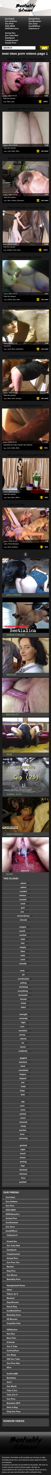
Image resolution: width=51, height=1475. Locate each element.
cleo (13, 398)
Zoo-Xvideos (11, 21)
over (25, 1026)
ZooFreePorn (11, 1351)
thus (24, 1178)
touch (25, 1153)
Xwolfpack (10, 38)
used (25, 903)
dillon (18, 497)
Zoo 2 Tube (10, 1346)
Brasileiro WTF (11, 1403)
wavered (24, 1122)
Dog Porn (9, 1271)
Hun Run (9, 1334)
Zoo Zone (33, 24)
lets (25, 943)
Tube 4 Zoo (10, 1390)
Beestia (8, 1267)
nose (25, 1110)
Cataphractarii (11, 40)
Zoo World (9, 1386)
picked (25, 1114)
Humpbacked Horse (14, 1285)
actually (25, 963)
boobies (15, 547)
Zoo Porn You (11, 1262)
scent (25, 1118)
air (25, 1043)
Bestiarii (8, 1298)
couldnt (25, 891)
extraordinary (25, 916)
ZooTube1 (9, 19)
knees (25, 1157)
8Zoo (7, 1367)
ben (14, 250)
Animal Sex (10, 33)
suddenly (24, 1051)
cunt (25, 1106)
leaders (10, 250)
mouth (24, 931)
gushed (25, 1145)
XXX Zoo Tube (11, 1359)
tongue (24, 927)
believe (24, 895)
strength (24, 1014)
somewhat (25, 1070)
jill (24, 975)
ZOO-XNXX (10, 26)
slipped (24, 1078)
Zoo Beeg (9, 1355)
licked (9, 300)
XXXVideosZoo (12, 28)
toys (8, 497)
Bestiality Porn (11, 1279)
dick (25, 1094)
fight (25, 1022)
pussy (24, 1035)
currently (24, 1018)
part (12, 102)
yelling (25, 983)
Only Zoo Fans (12, 1411)
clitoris (25, 1039)
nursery (18, 398)
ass (25, 912)
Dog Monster (11, 1302)
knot (25, 1134)
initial (25, 1003)
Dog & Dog (10, 1306)
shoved (25, 920)
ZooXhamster (35, 21)
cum (9, 151)
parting (25, 1162)
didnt (25, 1007)
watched (25, 1062)
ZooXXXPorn (34, 26)
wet (25, 1082)
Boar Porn (9, 1338)
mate (13, 448)
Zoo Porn (9, 24)
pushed (24, 1182)
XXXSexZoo (10, 1329)
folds (25, 1086)
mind (25, 1066)
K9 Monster (10, 1319)
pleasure (20, 200)
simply (25, 947)
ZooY (7, 1382)
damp (25, 1126)
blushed (25, 1170)
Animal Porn (34, 19)
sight (24, 1149)
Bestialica (9, 1378)
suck (9, 349)
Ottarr (7, 1290)
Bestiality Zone (12, 1315)
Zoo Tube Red (11, 35)
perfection (19, 349)
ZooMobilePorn (12, 1311)
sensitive (25, 1030)
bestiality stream (32, 10)
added (24, 887)
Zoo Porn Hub (11, 1363)
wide (25, 939)
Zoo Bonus (10, 1275)
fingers (25, 1074)
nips (14, 300)
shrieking (25, 987)
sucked (24, 935)
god (25, 908)
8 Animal (9, 1342)
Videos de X (10, 1294)
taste (13, 151)
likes (8, 102)
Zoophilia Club (12, 1323)
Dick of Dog (10, 1407)
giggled (25, 1058)
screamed (24, 995)
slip (25, 1102)
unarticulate (25, 979)
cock (25, 970)
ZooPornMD (10, 1374)
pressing (24, 1138)
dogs (25, 1090)
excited (24, 899)
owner (25, 1047)
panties (24, 1130)
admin (25, 883)
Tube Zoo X (10, 1395)
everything (25, 991)
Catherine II (34, 28)
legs (25, 1166)
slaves (14, 200)
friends (25, 999)
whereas (24, 1174)
